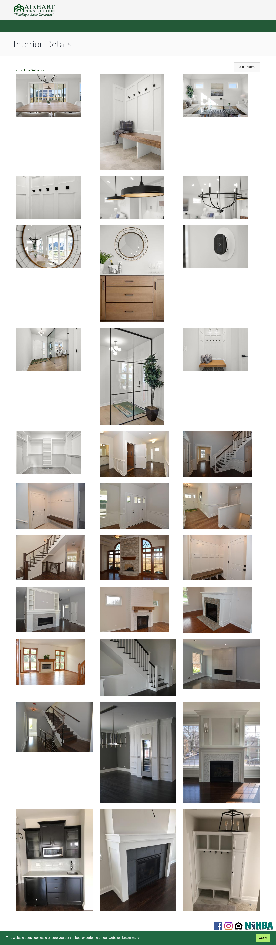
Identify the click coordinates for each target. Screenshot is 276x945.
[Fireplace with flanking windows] (50, 683)
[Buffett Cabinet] (132, 321)
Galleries (247, 67)
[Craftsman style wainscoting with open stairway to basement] (217, 527)
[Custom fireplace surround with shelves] (50, 631)
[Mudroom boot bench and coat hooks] (50, 527)
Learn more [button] (131, 937)
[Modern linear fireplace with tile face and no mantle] (221, 688)
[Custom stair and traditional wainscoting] (217, 475)
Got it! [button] (263, 937)
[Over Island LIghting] (132, 218)
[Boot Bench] (132, 169)
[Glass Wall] (48, 370)
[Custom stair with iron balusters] (50, 579)
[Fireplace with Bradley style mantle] (138, 909)
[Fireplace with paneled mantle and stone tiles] (217, 631)
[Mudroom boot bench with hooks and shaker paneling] (217, 579)
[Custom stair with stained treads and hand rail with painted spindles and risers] (138, 694)
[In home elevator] (134, 475)
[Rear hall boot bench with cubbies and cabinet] (221, 909)
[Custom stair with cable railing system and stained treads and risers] (54, 751)
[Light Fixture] (215, 218)
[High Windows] (215, 115)
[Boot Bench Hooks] (48, 218)
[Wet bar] (54, 909)
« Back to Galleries (30, 70)
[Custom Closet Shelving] (48, 473)
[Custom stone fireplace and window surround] (134, 578)
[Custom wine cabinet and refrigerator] (138, 802)
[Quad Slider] (48, 115)
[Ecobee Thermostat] (215, 267)
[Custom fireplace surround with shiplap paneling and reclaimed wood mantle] (134, 631)
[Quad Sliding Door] (48, 267)
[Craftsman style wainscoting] (134, 527)
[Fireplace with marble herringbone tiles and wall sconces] (221, 802)
